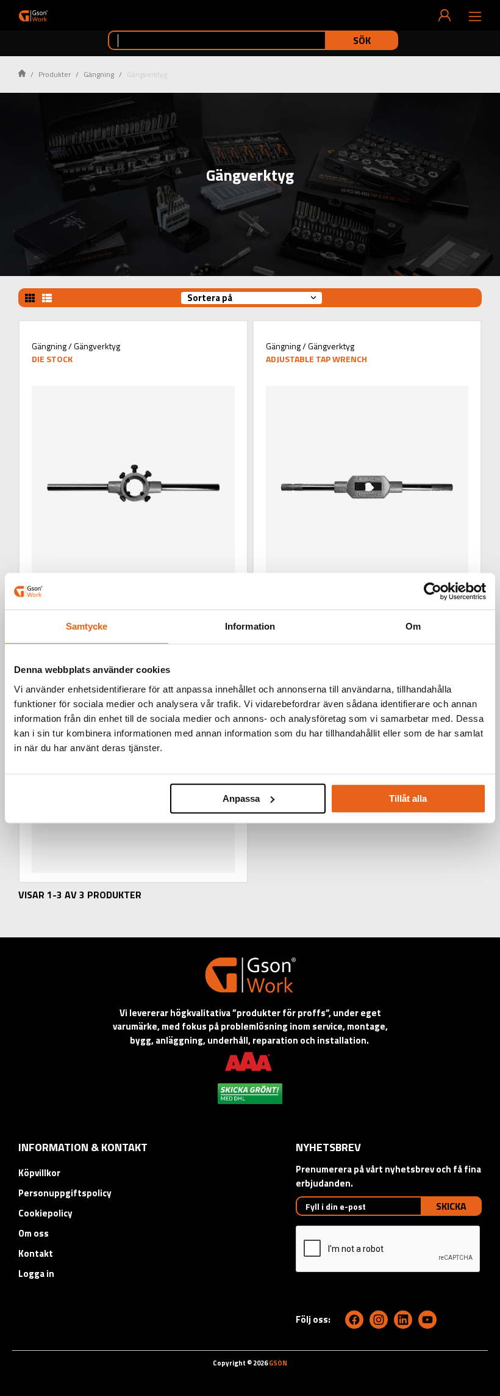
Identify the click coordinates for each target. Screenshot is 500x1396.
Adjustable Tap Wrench (316, 358)
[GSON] (33, 15)
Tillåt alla (408, 798)
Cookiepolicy (45, 1213)
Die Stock (52, 358)
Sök (362, 40)
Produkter (54, 74)
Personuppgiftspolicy (65, 1193)
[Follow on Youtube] (427, 1319)
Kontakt (35, 1253)
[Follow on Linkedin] (403, 1319)
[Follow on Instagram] (378, 1319)
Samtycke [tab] (87, 626)
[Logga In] (444, 15)
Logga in (36, 1274)
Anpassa (241, 798)
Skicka (451, 1206)
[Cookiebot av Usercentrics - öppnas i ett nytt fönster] (432, 591)
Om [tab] (413, 626)
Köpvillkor (39, 1173)
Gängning (99, 74)
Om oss (33, 1233)
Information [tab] (250, 626)
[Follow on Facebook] (354, 1319)
